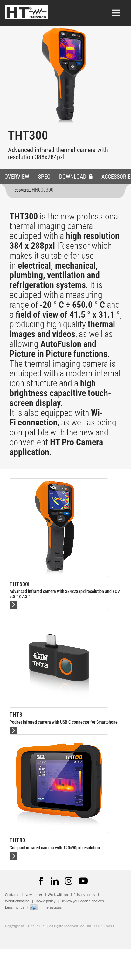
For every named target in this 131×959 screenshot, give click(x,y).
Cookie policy (45, 901)
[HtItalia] (26, 10)
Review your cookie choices (82, 901)
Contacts (12, 895)
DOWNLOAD (73, 176)
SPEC (44, 176)
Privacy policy (84, 895)
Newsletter (33, 895)
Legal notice (14, 907)
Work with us (58, 895)
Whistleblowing (17, 901)
